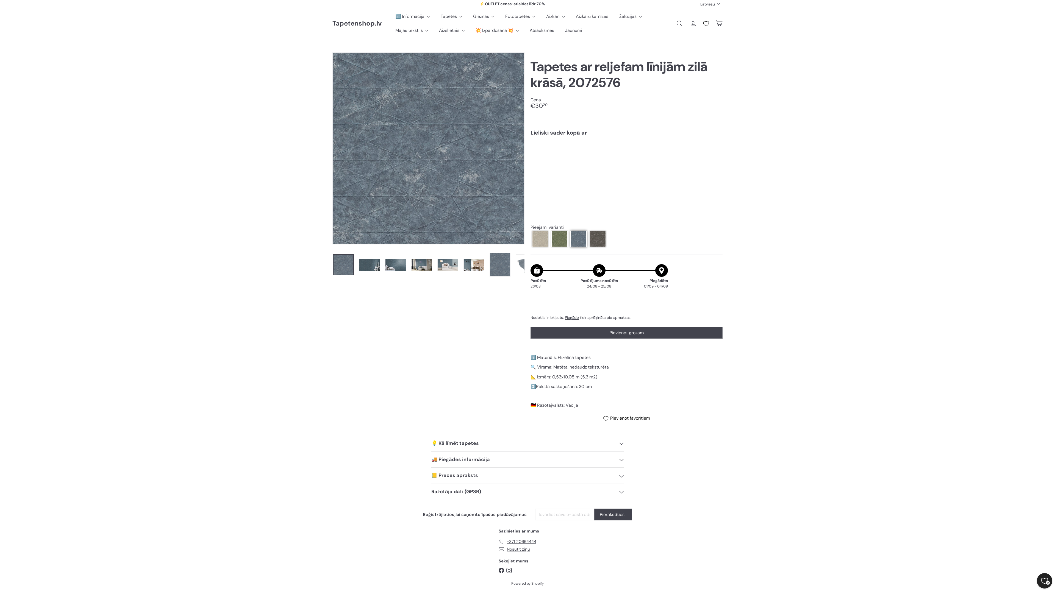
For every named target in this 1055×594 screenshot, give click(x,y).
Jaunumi (573, 30)
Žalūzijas (628, 16)
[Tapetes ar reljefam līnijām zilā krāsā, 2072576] (626, 159)
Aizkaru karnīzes (592, 16)
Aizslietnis (449, 30)
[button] (540, 239)
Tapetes (449, 16)
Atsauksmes (542, 30)
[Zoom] (428, 148)
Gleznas (481, 16)
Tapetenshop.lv (357, 23)
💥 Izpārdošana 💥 (495, 30)
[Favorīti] (706, 23)
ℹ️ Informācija (410, 16)
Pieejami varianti (547, 227)
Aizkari (553, 16)
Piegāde (572, 317)
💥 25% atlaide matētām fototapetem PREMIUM (512, 3)
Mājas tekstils (409, 30)
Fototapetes (518, 16)
